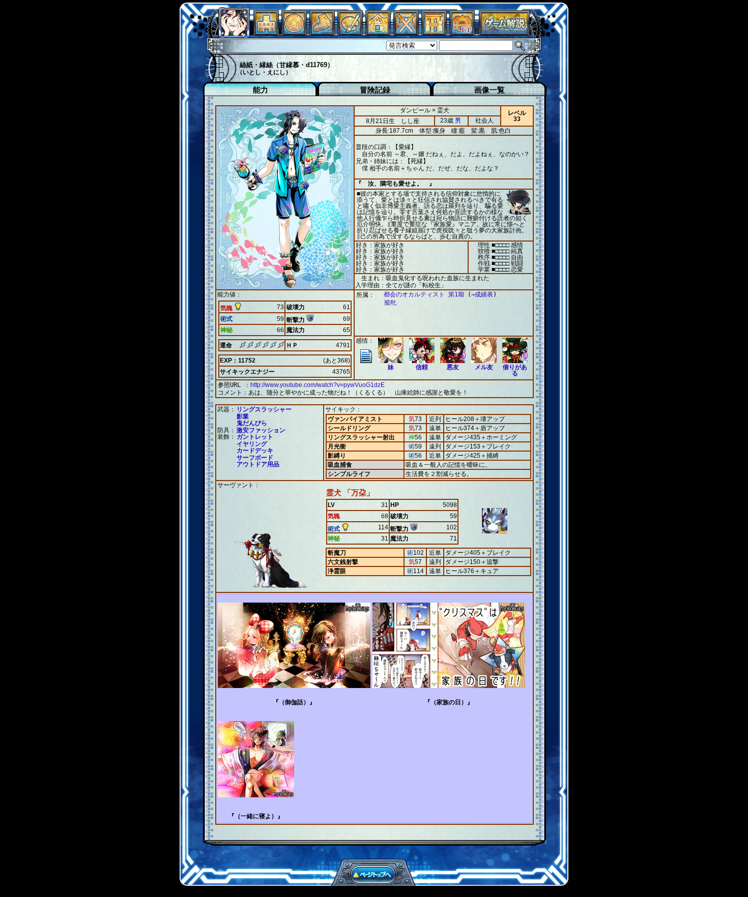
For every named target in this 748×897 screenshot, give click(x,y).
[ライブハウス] (406, 32)
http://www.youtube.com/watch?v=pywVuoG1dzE (317, 384)
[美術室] (350, 32)
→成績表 (482, 294)
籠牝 (390, 302)
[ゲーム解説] (504, 32)
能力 (260, 89)
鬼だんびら (252, 423)
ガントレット (255, 436)
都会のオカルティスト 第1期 (424, 294)
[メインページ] (266, 32)
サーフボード (255, 457)
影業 (243, 416)
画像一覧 (489, 89)
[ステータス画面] (234, 32)
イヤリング (252, 443)
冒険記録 (375, 89)
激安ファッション (261, 430)
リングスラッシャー (264, 409)
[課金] (294, 32)
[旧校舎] (462, 32)
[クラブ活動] (434, 32)
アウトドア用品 (258, 464)
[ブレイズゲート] (378, 32)
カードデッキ (255, 450)
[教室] (322, 32)
